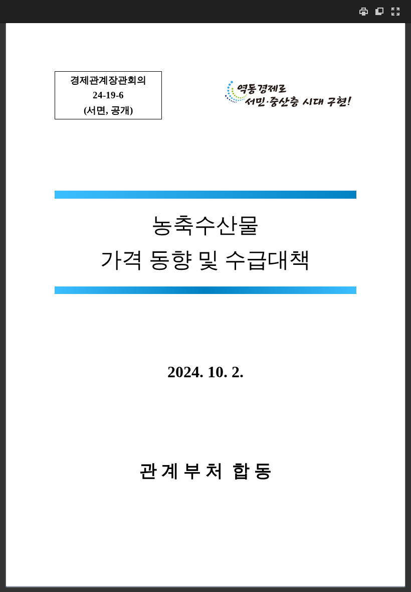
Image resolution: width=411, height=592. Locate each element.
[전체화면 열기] (395, 11)
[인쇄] (363, 11)
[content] (205, 307)
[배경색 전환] (379, 11)
